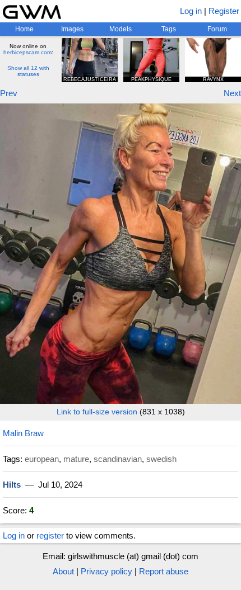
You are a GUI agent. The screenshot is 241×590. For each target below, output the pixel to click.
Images (72, 29)
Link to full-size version (97, 411)
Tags (168, 29)
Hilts (12, 484)
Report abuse (163, 571)
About (63, 571)
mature (76, 459)
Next (232, 93)
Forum (217, 29)
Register (223, 11)
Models (120, 29)
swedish (161, 459)
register (50, 535)
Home (24, 29)
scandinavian (118, 459)
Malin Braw (23, 433)
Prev (8, 93)
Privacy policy (106, 571)
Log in (191, 11)
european (42, 459)
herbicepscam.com (27, 52)
